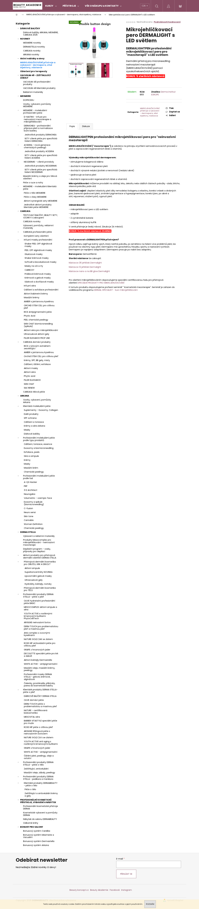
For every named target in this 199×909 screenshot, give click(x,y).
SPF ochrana (30, 418)
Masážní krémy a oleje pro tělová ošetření (40, 177)
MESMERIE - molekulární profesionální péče (35, 111)
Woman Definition (33, 524)
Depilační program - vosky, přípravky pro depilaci (37, 550)
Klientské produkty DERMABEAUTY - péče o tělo (40, 784)
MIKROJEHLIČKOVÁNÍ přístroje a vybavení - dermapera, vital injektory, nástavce (37, 65)
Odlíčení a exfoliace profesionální (41, 289)
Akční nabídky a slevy (32, 58)
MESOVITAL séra (32, 716)
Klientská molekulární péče (37, 406)
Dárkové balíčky (32, 433)
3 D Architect (30, 490)
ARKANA (24, 395)
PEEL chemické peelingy (36, 319)
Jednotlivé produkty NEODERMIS (41, 165)
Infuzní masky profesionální (38, 239)
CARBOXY (29, 269)
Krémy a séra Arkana (34, 425)
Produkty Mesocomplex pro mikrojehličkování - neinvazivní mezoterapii (39, 542)
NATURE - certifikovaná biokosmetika (35, 711)
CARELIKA (25, 211)
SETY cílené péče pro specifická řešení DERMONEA (41, 139)
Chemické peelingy (34, 471)
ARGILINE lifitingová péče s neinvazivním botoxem (37, 732)
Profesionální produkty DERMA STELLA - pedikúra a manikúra (38, 778)
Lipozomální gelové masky (38, 576)
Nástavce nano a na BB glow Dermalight (89, 271)
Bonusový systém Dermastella (38, 841)
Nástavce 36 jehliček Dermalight (85, 262)
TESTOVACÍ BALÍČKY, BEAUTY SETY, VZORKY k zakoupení (40, 216)
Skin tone (28, 516)
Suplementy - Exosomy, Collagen (41, 410)
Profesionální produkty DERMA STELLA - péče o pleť (38, 595)
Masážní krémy (31, 297)
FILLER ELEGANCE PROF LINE (37, 338)
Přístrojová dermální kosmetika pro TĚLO (40, 589)
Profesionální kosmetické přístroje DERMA (40, 807)
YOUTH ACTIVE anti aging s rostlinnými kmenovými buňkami (41, 742)
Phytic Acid (29, 315)
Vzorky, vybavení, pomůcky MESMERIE (37, 105)
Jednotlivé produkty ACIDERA (39, 151)
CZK (144, 5)
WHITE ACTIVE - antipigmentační (40, 663)
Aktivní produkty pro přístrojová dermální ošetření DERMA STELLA (39, 556)
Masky (27, 429)
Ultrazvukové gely (34, 579)
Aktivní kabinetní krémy (36, 293)
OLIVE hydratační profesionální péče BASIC (39, 602)
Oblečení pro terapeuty (33, 71)
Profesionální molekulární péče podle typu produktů (39, 439)
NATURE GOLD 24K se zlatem (38, 639)
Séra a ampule (31, 456)
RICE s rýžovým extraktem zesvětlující (37, 347)
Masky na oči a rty (34, 265)
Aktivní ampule (32, 568)
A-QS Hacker (30, 482)
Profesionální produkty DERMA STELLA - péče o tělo (38, 763)
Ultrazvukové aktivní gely (36, 334)
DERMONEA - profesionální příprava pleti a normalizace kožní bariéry (38, 128)
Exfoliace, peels (31, 452)
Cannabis (29, 520)
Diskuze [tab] (86, 126)
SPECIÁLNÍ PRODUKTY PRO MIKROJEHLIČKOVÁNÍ (101, 282)
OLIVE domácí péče (34, 700)
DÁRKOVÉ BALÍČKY (30, 28)
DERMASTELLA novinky (34, 46)
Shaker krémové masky (37, 258)
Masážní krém (31, 467)
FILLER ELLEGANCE (32, 380)
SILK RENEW (29, 387)
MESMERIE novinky (32, 42)
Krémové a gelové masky (38, 277)
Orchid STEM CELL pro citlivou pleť (41, 356)
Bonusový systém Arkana (36, 845)
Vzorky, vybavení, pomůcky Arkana (37, 401)
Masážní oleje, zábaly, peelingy (39, 772)
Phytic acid (29, 376)
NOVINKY (25, 38)
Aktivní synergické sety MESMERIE (40, 200)
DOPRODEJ (28, 100)
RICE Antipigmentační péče (38, 311)
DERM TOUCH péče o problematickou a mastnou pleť (40, 705)
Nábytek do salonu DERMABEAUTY (40, 819)
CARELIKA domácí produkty (37, 342)
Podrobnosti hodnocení (167, 22)
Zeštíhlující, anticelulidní (36, 768)
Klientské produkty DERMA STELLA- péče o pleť (40, 691)
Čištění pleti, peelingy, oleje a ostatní (39, 757)
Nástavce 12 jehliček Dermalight (85, 267)
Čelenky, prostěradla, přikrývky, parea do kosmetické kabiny (39, 684)
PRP (25, 486)
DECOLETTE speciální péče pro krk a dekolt (41, 654)
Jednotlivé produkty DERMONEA (40, 134)
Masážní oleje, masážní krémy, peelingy (39, 669)
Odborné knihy (30, 822)
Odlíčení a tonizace (34, 422)
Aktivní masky (31, 368)
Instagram (126, 890)
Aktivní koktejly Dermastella (38, 660)
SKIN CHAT (29, 384)
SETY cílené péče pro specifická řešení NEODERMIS (41, 171)
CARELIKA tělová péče (34, 391)
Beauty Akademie (99, 890)
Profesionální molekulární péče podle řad (39, 477)
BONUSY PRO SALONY (31, 826)
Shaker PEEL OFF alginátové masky (38, 245)
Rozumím (150, 904)
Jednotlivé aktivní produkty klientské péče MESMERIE (38, 206)
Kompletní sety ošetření (36, 235)
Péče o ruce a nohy (33, 182)
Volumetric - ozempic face (38, 498)
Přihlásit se (126, 873)
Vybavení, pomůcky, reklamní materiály (38, 226)
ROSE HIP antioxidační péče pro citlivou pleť (39, 644)
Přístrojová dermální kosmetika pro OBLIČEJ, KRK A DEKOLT (40, 563)
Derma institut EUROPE (163, 93)
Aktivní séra (30, 372)
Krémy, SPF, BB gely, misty (37, 360)
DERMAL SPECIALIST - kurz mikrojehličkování (116, 290)
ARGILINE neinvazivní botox (37, 622)
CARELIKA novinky (32, 50)
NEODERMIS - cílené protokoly (39, 161)
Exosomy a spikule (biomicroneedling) (34, 503)
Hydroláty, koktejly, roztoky (38, 583)
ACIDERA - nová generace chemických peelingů (37, 146)
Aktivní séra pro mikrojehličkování (41, 330)
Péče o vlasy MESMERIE (35, 196)
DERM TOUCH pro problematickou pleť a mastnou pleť (41, 627)
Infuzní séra (30, 285)
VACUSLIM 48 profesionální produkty (36, 83)
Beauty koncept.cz (79, 890)
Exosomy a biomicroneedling (38, 448)
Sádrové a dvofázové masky (39, 281)
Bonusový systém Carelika (36, 830)
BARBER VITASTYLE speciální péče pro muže (40, 722)
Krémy (27, 460)
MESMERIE (25, 96)
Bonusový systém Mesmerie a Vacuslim (38, 836)
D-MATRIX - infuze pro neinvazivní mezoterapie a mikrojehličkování (37, 119)
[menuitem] (51, 6)
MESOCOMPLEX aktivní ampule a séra (40, 608)
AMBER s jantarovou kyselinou (39, 301)
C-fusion (28, 508)
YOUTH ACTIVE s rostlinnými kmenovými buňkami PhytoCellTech (38, 616)
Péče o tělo (30, 789)
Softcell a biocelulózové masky (40, 262)
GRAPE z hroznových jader (37, 649)
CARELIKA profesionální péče (37, 231)
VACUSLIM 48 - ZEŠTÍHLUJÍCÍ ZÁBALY (35, 76)
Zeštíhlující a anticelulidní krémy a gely (41, 794)
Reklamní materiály (33, 92)
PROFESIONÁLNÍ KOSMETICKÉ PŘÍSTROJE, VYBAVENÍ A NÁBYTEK (38, 801)
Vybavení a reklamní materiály (39, 536)
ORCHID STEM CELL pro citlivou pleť (39, 306)
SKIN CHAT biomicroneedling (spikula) (38, 325)
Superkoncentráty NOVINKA (38, 572)
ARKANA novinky (31, 54)
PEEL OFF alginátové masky (38, 250)
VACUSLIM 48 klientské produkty (39, 88)
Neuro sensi (30, 512)
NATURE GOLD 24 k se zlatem (38, 737)
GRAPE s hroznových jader (37, 747)
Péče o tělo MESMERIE (34, 192)
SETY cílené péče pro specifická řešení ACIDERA (41, 156)
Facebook (115, 890)
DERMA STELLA (28, 532)
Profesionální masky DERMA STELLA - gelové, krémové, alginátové (38, 677)
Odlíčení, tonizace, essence (38, 444)
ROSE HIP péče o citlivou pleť (38, 727)
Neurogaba (29, 494)
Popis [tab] (72, 126)
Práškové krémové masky (38, 273)
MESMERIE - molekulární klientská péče (39, 187)
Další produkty (31, 414)
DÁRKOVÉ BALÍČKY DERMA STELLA (40, 696)
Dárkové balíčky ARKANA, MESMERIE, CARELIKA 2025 (40, 33)
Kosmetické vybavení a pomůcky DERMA (40, 814)
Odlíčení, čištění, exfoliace (37, 364)
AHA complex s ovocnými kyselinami (37, 634)
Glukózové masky (34, 254)
